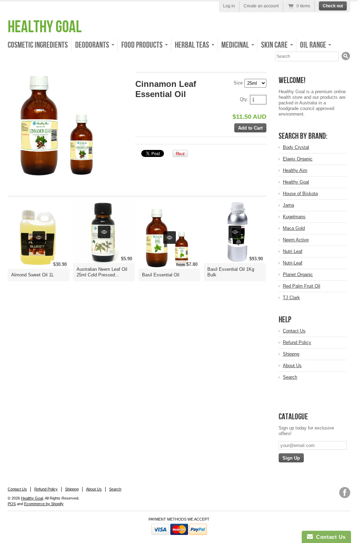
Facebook (344, 492)
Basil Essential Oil (160, 274)
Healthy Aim (295, 170)
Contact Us (294, 331)
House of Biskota (300, 193)
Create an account (261, 6)
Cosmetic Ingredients (38, 45)
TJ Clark (291, 297)
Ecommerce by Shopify (44, 504)
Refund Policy (297, 342)
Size (238, 82)
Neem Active (296, 239)
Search (290, 377)
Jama (288, 205)
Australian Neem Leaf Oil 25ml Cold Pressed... (102, 272)
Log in (229, 6)
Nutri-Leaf (292, 263)
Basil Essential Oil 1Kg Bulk (230, 272)
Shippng (291, 354)
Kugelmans (294, 216)
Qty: (245, 99)
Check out (333, 6)
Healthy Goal (44, 27)
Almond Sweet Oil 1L (32, 274)
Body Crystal (296, 147)
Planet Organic (298, 274)
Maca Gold (294, 228)
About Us (292, 365)
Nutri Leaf (292, 251)
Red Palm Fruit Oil (301, 286)
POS (12, 504)
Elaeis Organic (298, 158)
